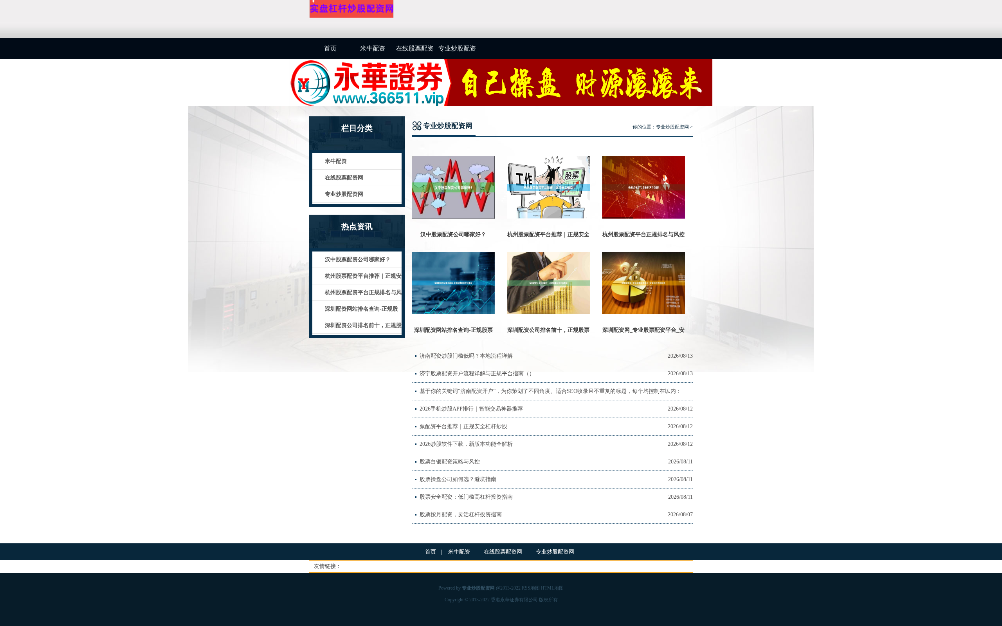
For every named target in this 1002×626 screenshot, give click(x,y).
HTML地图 (552, 588)
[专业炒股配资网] (351, 17)
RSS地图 (531, 588)
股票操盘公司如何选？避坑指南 (458, 479)
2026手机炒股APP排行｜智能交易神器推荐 (471, 409)
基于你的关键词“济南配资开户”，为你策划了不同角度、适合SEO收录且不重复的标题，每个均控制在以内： (550, 391)
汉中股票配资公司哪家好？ (453, 234)
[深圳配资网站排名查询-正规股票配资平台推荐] (453, 312)
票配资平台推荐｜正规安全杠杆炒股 (463, 426)
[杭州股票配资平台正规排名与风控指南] (643, 217)
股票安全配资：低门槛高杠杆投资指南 (466, 497)
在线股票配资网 (415, 52)
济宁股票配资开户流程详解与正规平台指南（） (477, 373)
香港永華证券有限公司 (514, 599)
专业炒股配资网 (457, 52)
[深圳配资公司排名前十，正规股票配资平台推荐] (548, 312)
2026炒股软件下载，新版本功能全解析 (466, 444)
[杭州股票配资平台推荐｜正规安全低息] (548, 217)
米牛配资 (372, 48)
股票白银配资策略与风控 (450, 462)
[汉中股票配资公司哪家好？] (453, 217)
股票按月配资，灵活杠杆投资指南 (461, 514)
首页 (330, 48)
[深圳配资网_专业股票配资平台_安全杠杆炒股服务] (643, 312)
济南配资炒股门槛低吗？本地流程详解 (466, 356)
